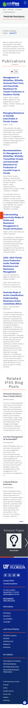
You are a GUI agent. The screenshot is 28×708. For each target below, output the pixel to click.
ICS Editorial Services (11, 667)
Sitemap (5, 684)
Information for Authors (12, 661)
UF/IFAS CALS (8, 641)
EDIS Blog (6, 613)
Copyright (6, 622)
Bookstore (7, 616)
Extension (6, 647)
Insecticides (18, 9)
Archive (5, 688)
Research (6, 644)
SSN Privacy (6, 700)
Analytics (5, 697)
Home (4, 9)
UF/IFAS (6, 638)
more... (21, 521)
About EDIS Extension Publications (11, 671)
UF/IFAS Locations (10, 635)
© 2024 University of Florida (11, 681)
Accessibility (7, 619)
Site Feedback (8, 598)
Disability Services (8, 691)
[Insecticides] (14, 540)
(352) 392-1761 (9, 600)
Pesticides (10, 9)
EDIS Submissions (9, 664)
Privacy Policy (7, 694)
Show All (15, 64)
